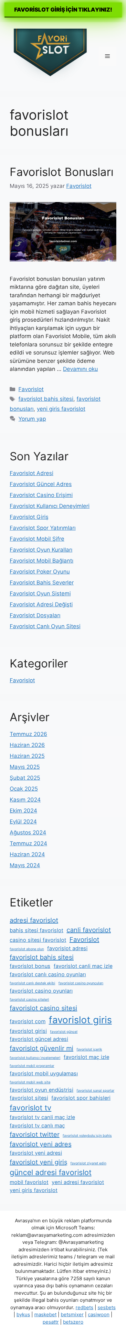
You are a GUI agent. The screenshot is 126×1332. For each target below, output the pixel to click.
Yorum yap (32, 419)
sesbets (107, 1307)
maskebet (45, 1314)
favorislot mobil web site (30, 1082)
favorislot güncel (64, 1032)
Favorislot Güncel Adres (41, 484)
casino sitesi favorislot (38, 940)
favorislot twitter (34, 1134)
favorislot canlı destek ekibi (32, 983)
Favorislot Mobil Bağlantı (41, 560)
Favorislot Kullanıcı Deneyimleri (49, 506)
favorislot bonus (30, 966)
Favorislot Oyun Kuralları (41, 550)
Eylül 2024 (23, 821)
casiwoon (99, 1314)
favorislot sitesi (29, 1098)
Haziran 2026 (27, 745)
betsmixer (72, 1314)
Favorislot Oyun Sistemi (40, 593)
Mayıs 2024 (25, 865)
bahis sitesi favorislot (36, 930)
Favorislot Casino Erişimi (41, 495)
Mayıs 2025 (25, 767)
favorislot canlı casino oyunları (48, 974)
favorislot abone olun (27, 949)
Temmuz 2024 (28, 843)
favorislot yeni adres (40, 1144)
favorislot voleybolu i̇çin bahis (87, 1136)
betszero (73, 1322)
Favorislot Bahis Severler (42, 582)
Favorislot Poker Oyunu (40, 571)
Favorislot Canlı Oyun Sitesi (45, 626)
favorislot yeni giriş (38, 1162)
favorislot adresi (67, 948)
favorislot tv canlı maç (37, 1125)
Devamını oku (80, 369)
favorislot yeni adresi (36, 1153)
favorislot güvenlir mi (41, 1048)
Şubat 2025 (25, 778)
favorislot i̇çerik (89, 1049)
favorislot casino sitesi (43, 1008)
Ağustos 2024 (28, 832)
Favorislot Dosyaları (35, 615)
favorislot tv (30, 1107)
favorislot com (28, 1021)
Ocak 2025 (24, 788)
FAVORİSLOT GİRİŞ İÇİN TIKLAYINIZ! (63, 9)
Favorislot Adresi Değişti (41, 604)
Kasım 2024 (25, 799)
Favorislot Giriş (29, 517)
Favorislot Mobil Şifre (37, 539)
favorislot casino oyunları (41, 991)
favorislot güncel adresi (39, 1039)
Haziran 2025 (27, 756)
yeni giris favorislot (61, 409)
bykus (23, 1314)
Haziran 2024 (27, 854)
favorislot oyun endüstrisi (41, 1090)
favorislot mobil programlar (32, 1066)
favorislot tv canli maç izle (42, 1117)
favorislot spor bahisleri (80, 1098)
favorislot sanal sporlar (95, 1091)
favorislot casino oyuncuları (80, 983)
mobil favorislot (29, 1182)
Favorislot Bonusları (61, 172)
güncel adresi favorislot (50, 1172)
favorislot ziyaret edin (88, 1163)
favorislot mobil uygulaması (44, 1073)
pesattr (51, 1322)
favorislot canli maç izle (83, 966)
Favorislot (31, 389)
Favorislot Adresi (31, 473)
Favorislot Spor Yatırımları (43, 528)
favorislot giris (80, 1019)
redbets (84, 1307)
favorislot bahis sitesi (45, 399)
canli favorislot (89, 930)
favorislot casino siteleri (29, 999)
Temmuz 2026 (28, 734)
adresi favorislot (34, 920)
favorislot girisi (28, 1031)
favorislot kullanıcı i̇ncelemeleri (35, 1058)
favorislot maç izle (86, 1057)
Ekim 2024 (23, 810)
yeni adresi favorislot (78, 1182)
